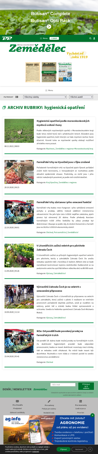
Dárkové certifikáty (17, 412)
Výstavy (49, 273)
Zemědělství (72, 232)
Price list (80, 412)
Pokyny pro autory (49, 409)
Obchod (49, 232)
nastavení (35, 451)
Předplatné (17, 408)
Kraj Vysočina (52, 182)
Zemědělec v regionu (68, 182)
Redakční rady (49, 413)
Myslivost (50, 148)
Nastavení (79, 449)
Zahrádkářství (59, 273)
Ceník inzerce (80, 408)
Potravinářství (60, 232)
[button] (86, 386)
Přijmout (63, 449)
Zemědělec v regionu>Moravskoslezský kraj (74, 148)
